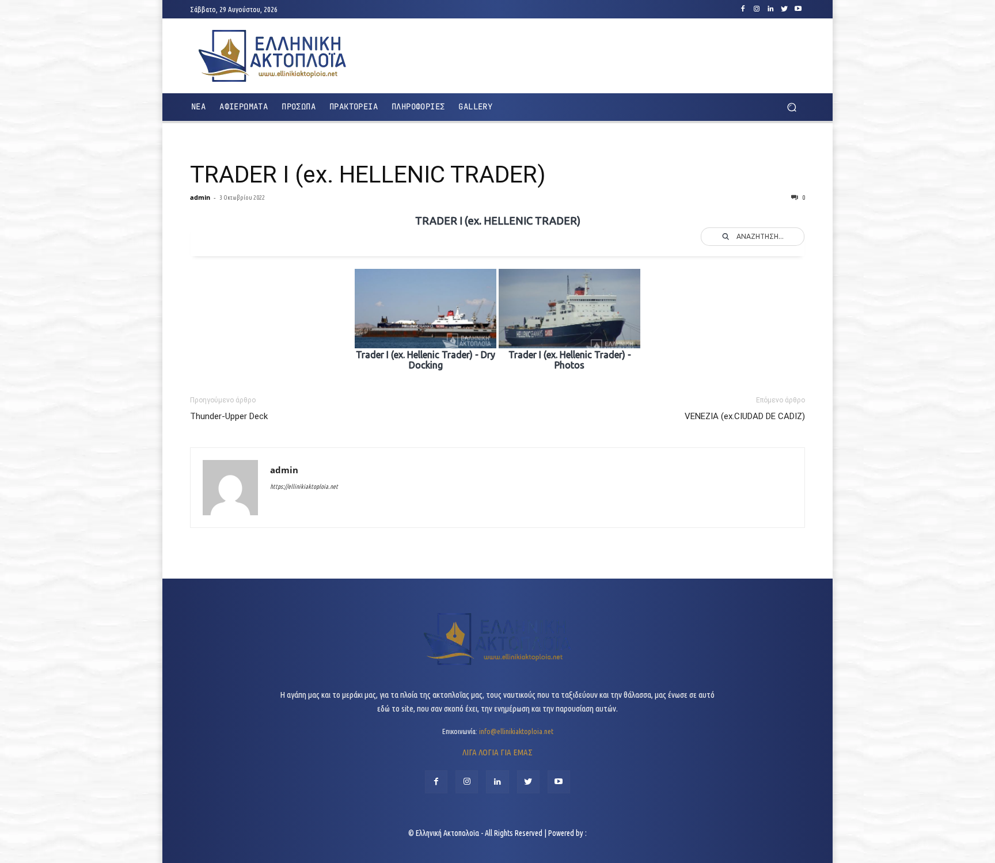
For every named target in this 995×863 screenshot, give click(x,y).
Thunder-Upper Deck (229, 416)
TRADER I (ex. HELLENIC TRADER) (368, 174)
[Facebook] (743, 9)
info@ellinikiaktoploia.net (516, 731)
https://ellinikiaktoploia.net (304, 486)
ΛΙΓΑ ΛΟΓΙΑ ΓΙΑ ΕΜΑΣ (497, 752)
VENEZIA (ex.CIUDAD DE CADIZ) (745, 416)
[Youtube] (798, 9)
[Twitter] (784, 9)
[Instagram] (757, 9)
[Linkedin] (770, 9)
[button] (791, 107)
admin (200, 197)
